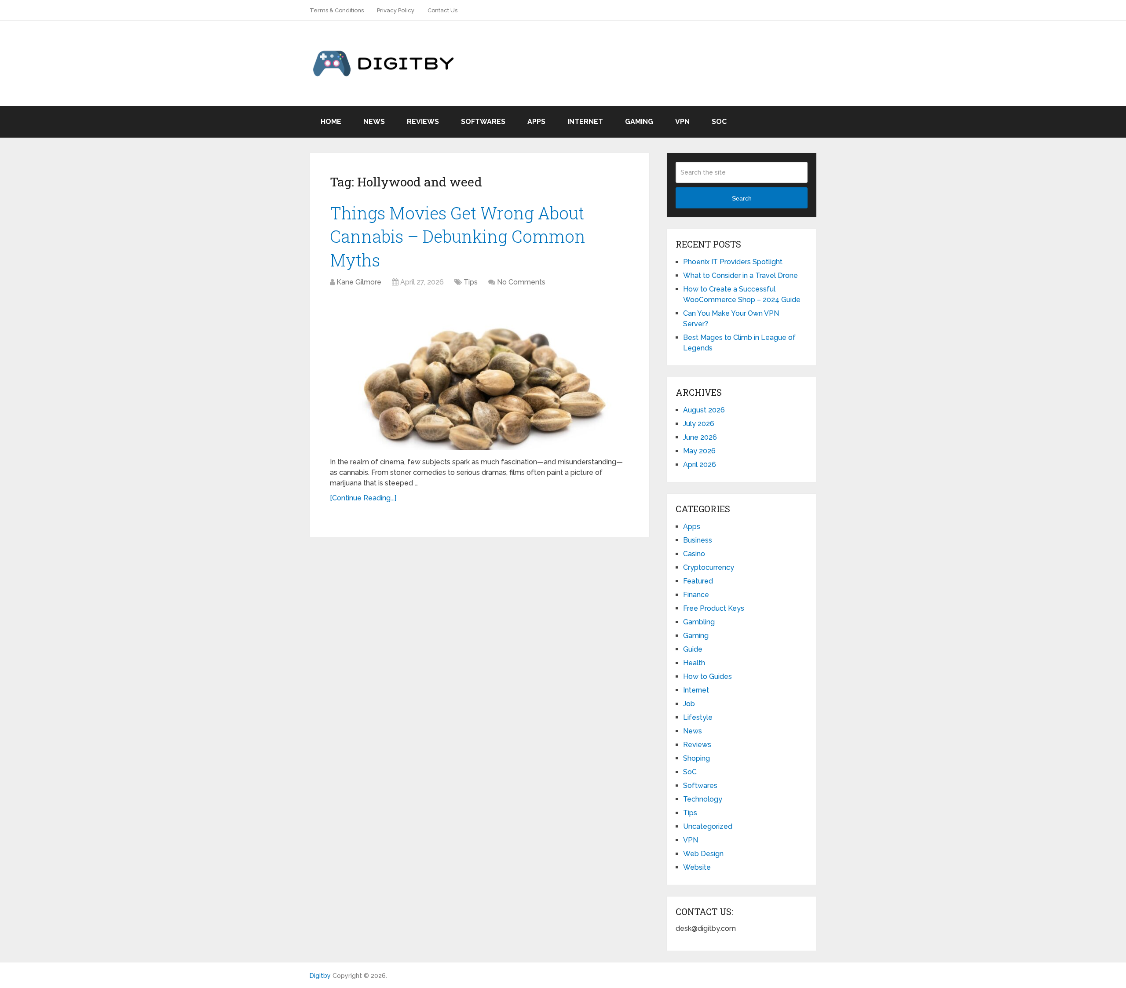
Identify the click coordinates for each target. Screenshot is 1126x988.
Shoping (696, 758)
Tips (471, 282)
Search (742, 198)
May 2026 (699, 451)
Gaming (639, 121)
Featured (698, 581)
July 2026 (698, 423)
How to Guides (707, 676)
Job (689, 704)
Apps (536, 121)
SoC (719, 121)
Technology (702, 799)
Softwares (483, 121)
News (374, 121)
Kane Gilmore (358, 282)
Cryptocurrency (708, 567)
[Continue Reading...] (363, 498)
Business (697, 540)
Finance (696, 595)
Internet (585, 121)
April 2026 (699, 464)
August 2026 (704, 410)
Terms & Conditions (337, 10)
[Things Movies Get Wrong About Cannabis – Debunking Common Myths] (479, 373)
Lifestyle (698, 717)
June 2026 (700, 437)
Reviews (423, 121)
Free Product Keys (713, 608)
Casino (694, 554)
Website (697, 867)
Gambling (699, 622)
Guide (692, 649)
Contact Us (442, 10)
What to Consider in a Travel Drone (740, 275)
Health (694, 663)
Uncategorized (707, 826)
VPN (682, 121)
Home (331, 121)
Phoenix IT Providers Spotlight (732, 262)
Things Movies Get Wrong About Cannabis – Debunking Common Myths (457, 236)
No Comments (521, 282)
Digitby (320, 975)
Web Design (703, 853)
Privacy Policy (395, 10)
